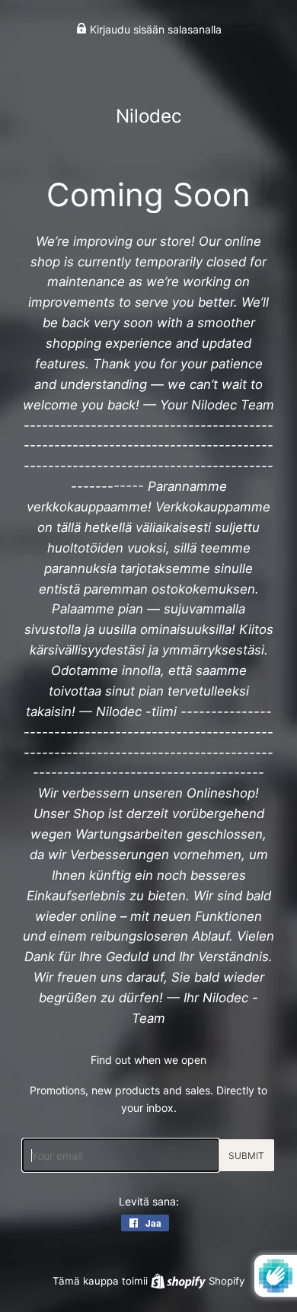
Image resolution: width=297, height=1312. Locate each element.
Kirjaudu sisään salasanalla (154, 29)
